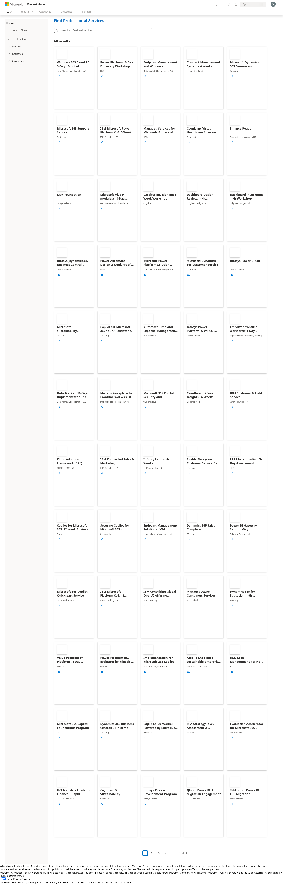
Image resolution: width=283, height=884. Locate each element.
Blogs (33, 866)
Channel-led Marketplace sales (153, 869)
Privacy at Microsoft (207, 872)
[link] (74, 78)
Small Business (144, 872)
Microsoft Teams (103, 872)
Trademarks (90, 882)
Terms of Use (76, 882)
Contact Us (43, 882)
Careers (157, 872)
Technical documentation (102, 866)
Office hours (62, 866)
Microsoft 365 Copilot (124, 872)
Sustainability (275, 872)
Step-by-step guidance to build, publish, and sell (43, 869)
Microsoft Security (23, 872)
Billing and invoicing (190, 866)
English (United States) (12, 875)
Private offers (124, 866)
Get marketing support (245, 866)
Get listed (227, 866)
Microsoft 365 (57, 872)
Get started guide (79, 866)
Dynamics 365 (41, 872)
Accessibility (260, 872)
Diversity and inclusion (241, 872)
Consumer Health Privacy (13, 882)
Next (181, 853)
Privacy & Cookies (59, 882)
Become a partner (211, 866)
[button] (56, 30)
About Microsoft (170, 872)
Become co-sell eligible (83, 869)
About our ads (105, 882)
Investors (223, 872)
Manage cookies (122, 882)
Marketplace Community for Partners (116, 869)
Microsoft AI (6, 872)
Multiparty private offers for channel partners (194, 869)
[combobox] (103, 30)
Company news (188, 872)
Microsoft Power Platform (79, 872)
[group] (59, 76)
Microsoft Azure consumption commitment (155, 866)
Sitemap (32, 882)
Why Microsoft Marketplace (15, 866)
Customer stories (46, 866)
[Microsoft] (14, 4)
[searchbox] (30, 30)
